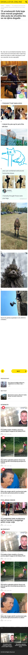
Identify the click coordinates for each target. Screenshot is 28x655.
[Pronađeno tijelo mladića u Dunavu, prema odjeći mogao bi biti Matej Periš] (14, 417)
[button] (26, 1)
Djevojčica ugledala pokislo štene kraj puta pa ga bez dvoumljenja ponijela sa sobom (13, 461)
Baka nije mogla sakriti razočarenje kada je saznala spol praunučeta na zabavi (14, 492)
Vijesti (2, 552)
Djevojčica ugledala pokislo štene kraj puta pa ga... (21, 645)
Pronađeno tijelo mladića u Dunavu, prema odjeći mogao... (7, 645)
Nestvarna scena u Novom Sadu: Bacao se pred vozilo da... (17, 395)
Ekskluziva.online (11, 2)
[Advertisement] (14, 36)
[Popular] (3, 407)
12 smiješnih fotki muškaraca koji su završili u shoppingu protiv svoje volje (13, 520)
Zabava (12, 500)
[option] (7, 640)
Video (2, 458)
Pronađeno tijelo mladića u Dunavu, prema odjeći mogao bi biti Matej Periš (13, 430)
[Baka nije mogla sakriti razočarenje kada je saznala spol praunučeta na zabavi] (14, 478)
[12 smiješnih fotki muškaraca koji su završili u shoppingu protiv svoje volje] (14, 509)
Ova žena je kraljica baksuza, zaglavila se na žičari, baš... (16, 383)
